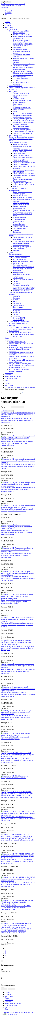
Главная (7, 992)
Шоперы (16, 250)
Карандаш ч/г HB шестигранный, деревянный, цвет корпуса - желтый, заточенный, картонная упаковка (17, 624)
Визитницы (17, 47)
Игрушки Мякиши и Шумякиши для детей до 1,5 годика (21, 361)
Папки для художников (21, 155)
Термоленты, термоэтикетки (22, 133)
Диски (15, 97)
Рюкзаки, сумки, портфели (22, 247)
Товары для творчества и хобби (19, 256)
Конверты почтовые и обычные (23, 64)
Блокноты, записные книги (22, 40)
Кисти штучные (18, 263)
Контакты (8, 1001)
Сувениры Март (18, 320)
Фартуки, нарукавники (21, 290)
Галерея (10, 411)
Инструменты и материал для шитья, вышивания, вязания (23, 328)
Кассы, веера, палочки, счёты (23, 261)
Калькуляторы (17, 104)
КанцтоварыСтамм (15, 135)
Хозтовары (12, 325)
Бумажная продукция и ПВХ (19, 31)
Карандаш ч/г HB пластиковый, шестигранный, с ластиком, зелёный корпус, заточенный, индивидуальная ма (18, 489)
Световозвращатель (15, 254)
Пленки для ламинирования (22, 119)
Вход (6, 1009)
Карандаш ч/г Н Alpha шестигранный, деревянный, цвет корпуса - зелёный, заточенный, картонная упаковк (18, 694)
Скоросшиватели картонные (22, 183)
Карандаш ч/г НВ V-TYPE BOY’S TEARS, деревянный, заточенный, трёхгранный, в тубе (17, 796)
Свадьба (15, 314)
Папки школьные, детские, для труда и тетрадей (23, 171)
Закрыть (4, 989)
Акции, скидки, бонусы (13, 1003)
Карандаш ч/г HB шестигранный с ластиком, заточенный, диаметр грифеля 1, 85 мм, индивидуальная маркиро (16, 601)
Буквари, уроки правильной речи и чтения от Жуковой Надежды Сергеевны (21, 349)
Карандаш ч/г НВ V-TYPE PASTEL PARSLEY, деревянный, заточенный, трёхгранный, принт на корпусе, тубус (18, 818)
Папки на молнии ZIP (20, 161)
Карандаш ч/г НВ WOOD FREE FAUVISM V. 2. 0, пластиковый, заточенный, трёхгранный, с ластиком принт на (18, 884)
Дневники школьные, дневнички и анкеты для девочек (21, 51)
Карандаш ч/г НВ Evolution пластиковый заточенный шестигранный (15, 738)
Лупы (15, 111)
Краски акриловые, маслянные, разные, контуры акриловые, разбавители (23, 268)
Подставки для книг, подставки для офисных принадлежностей (23, 121)
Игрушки (8, 994)
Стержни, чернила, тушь (21, 226)
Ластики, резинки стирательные (24, 199)
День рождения (18, 307)
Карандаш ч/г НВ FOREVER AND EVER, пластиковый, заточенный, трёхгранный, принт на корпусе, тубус (17, 760)
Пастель (15, 281)
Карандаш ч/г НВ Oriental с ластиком (13, 778)
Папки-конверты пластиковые (23, 173)
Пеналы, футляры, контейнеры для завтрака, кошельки (23, 242)
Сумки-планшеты (19, 248)
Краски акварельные (20, 265)
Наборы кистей (18, 278)
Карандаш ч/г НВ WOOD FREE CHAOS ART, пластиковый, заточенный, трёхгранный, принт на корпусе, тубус (17, 861)
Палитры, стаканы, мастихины (23, 279)
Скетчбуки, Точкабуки (20, 78)
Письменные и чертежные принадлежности (18, 189)
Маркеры (16, 201)
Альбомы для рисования (21, 34)
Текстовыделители (19, 228)
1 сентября (16, 296)
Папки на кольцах (19, 159)
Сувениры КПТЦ (19, 318)
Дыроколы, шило (18, 98)
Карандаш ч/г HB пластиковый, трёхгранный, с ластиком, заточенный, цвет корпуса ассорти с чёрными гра (17, 420)
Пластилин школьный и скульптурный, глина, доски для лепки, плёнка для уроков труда (24, 287)
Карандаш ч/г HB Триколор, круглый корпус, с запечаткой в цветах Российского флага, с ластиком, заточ (17, 555)
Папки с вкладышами (20, 164)
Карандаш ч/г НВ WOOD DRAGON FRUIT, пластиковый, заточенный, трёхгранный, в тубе (17, 839)
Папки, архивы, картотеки (18, 142)
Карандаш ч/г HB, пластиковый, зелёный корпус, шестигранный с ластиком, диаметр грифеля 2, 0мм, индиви (17, 648)
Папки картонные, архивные (23, 157)
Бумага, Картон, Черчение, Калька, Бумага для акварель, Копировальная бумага (23, 43)
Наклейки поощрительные (22, 71)
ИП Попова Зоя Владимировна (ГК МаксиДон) (14, 5)
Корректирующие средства (22, 108)
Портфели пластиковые (21, 245)
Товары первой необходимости (19, 321)
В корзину (12, 989)
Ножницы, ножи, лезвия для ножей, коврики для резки (22, 116)
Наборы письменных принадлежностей (20, 207)
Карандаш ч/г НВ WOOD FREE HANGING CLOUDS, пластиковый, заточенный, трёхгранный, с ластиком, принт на (16, 930)
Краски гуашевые (19, 272)
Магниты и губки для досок (22, 113)
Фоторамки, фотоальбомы (18, 323)
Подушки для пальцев (20, 124)
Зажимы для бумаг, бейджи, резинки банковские (22, 101)
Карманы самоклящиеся (21, 144)
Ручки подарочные (19, 217)
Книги (7, 998)
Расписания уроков (19, 76)
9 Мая (15, 301)
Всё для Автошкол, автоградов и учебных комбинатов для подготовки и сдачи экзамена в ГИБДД (21, 365)
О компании (9, 1000)
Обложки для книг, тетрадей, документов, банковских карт (23, 74)
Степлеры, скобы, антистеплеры (24, 131)
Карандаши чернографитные (22, 197)
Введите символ (6, 18)
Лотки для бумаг (18, 109)
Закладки (16, 62)
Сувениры (16, 316)
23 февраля (16, 298)
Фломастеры (17, 232)
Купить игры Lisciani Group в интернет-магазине (19, 370)
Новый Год (16, 312)
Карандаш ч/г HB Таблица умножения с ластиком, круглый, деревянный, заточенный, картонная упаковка (16, 532)
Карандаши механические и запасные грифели (22, 193)
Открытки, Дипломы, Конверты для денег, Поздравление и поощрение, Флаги (21, 138)
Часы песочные (14, 331)
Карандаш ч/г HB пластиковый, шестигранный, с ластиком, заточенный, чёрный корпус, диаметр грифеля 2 (18, 466)
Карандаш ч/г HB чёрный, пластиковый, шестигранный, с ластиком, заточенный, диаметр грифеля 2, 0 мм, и (17, 578)
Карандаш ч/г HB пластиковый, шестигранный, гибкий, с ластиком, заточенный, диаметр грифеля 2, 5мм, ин (17, 443)
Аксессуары (13, 29)
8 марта (15, 300)
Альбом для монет (19, 33)
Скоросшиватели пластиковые (23, 184)
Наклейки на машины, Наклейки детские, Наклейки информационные (23, 67)
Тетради (15, 80)
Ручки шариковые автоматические (19, 220)
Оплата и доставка (11, 1005)
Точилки (16, 230)
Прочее (11, 252)
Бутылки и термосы (15, 86)
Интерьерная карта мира (17, 342)
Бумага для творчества (20, 257)
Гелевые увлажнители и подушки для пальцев (21, 94)
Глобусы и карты (18, 305)
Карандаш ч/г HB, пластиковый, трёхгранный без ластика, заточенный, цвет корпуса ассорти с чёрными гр (18, 671)
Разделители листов (19, 181)
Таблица (4, 411)
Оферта (7, 1007)
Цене (21, 407)
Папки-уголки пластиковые (22, 179)
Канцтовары (13, 91)
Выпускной (17, 303)
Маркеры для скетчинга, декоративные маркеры (21, 203)
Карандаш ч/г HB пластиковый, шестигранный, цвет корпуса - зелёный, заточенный (17, 510)
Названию (15, 407)
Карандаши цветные (20, 195)
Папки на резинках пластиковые (24, 162)
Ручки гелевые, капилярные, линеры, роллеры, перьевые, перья (22, 213)
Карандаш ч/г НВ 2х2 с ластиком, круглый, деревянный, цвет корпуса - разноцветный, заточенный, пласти (15, 717)
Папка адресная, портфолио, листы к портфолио (22, 150)
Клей (14, 106)
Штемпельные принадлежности (20, 332)
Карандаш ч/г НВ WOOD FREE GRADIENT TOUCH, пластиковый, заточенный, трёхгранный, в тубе (16, 907)
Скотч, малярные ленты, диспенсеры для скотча (21, 127)
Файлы (15, 186)
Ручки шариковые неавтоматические (19, 224)
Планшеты (16, 283)
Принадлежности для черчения (23, 210)
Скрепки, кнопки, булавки (22, 130)
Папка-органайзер (19, 153)
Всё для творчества (19, 259)
